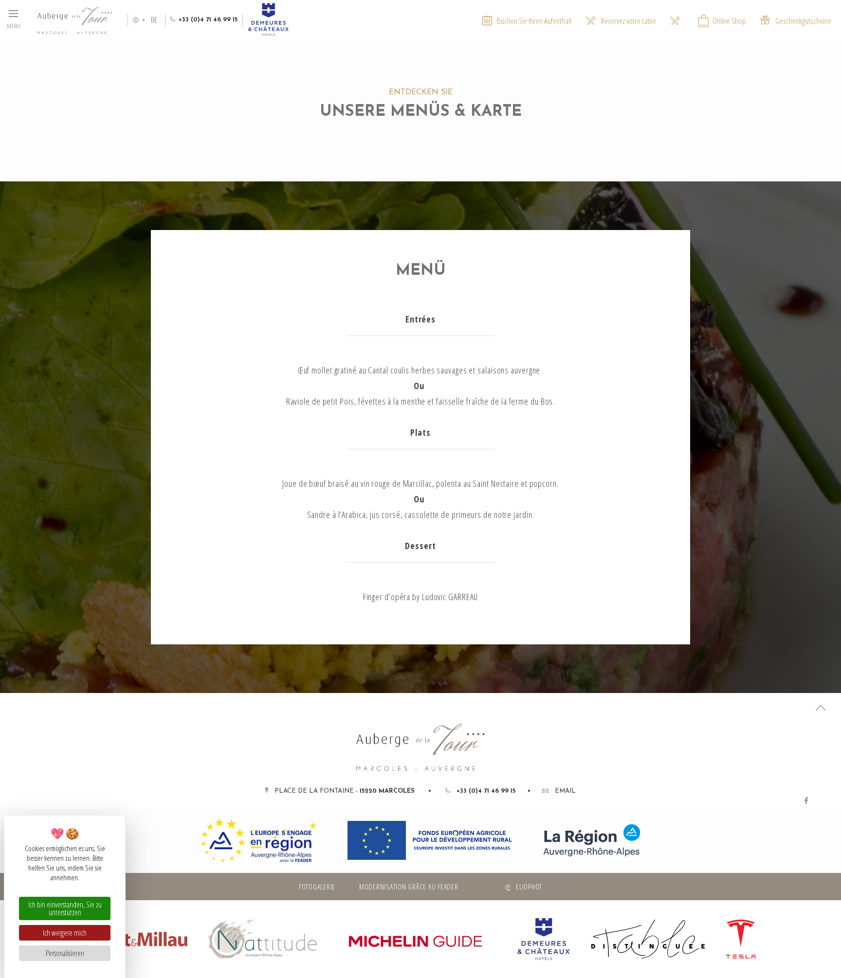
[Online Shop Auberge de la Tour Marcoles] (675, 19)
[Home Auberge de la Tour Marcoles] (75, 19)
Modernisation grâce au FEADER (408, 886)
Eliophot (529, 886)
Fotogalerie (317, 886)
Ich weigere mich (65, 932)
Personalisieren (65, 953)
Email (565, 791)
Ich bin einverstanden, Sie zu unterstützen (65, 908)
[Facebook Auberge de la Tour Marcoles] (806, 799)
